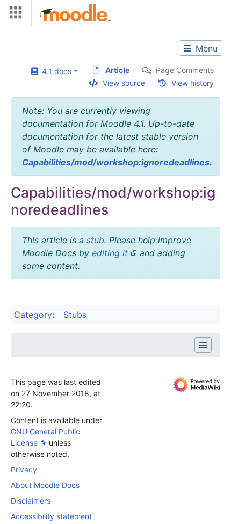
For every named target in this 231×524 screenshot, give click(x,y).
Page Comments (185, 70)
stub (95, 240)
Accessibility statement (51, 516)
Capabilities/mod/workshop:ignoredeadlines (116, 162)
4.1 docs (54, 71)
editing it (110, 253)
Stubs (74, 314)
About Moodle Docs (45, 485)
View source (124, 83)
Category (33, 314)
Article (117, 70)
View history (192, 83)
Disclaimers (30, 500)
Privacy (24, 469)
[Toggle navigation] (13, 14)
